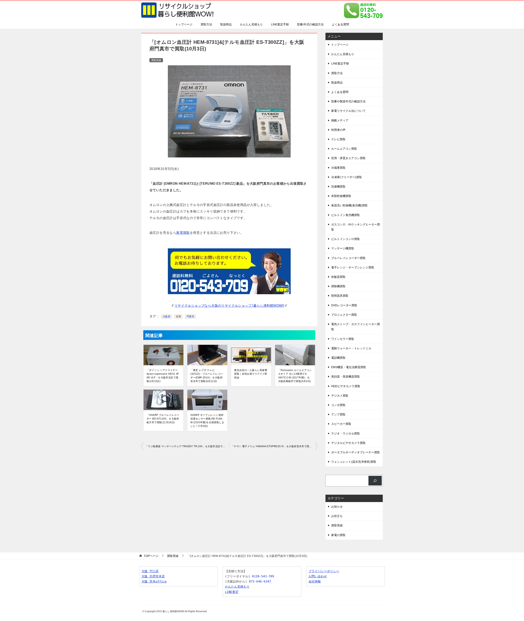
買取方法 (206, 24)
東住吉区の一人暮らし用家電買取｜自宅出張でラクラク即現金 (250, 374)
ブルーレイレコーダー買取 (348, 258)
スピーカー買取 (341, 423)
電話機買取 (338, 357)
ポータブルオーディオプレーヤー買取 (355, 452)
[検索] (375, 480)
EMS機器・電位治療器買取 (348, 367)
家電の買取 (338, 535)
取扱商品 (226, 24)
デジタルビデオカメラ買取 (348, 443)
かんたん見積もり (251, 24)
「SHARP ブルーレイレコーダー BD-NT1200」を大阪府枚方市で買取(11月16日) (163, 419)
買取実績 (156, 60)
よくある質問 (340, 24)
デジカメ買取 (339, 395)
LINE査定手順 (280, 24)
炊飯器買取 (338, 276)
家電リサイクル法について (348, 110)
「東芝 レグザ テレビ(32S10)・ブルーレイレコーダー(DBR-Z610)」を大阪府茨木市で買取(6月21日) (206, 376)
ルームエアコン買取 (344, 148)
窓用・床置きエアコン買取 (348, 158)
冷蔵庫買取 (338, 167)
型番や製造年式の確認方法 (348, 101)
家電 (178, 316)
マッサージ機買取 (342, 248)
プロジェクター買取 (344, 314)
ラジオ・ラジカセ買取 (345, 433)
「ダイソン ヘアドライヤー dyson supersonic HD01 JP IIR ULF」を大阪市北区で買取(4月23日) (163, 376)
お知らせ (337, 506)
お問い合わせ (317, 576)
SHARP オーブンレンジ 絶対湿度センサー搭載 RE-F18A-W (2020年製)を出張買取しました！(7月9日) (207, 421)
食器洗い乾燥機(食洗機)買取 (349, 205)
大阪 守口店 (150, 571)
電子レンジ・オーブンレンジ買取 (352, 267)
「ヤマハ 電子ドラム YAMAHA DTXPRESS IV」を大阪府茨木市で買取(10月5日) (274, 446)
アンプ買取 (338, 414)
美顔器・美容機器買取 (345, 376)
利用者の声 (338, 129)
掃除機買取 (338, 286)
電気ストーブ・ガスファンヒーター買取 (355, 326)
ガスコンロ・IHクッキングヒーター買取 (355, 227)
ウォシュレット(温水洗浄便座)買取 (353, 461)
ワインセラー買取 (342, 338)
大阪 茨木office (154, 581)
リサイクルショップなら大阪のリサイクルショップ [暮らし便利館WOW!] (229, 305)
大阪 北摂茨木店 (153, 576)
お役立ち (337, 516)
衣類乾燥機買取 (341, 196)
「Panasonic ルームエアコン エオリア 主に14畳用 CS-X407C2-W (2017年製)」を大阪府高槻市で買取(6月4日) (295, 376)
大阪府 (166, 316)
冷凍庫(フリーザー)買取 (346, 177)
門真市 (190, 316)
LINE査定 (231, 592)
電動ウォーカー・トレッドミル (351, 348)
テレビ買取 (338, 139)
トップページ (183, 24)
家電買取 (183, 232)
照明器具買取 (339, 295)
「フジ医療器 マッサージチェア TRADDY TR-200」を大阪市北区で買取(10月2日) (187, 446)
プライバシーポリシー (323, 571)
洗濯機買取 (338, 186)
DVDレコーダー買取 (344, 305)
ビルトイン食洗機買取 (345, 215)
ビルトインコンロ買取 (345, 239)
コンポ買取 (338, 405)
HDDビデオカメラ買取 (345, 386)
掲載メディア (339, 120)
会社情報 (314, 581)
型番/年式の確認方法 (310, 24)
